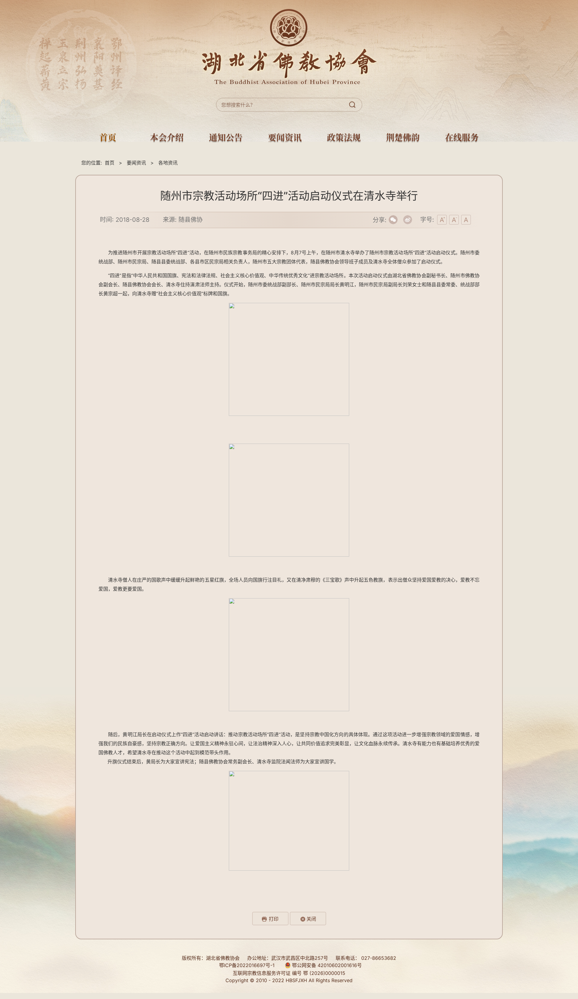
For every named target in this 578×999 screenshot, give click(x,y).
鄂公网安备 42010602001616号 (326, 965)
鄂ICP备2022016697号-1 (247, 965)
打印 (273, 919)
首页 (107, 138)
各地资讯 (168, 163)
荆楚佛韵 (403, 138)
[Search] (354, 105)
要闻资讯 (285, 138)
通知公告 (226, 138)
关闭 (311, 919)
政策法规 (344, 138)
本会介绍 (167, 138)
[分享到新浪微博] (407, 220)
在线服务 (462, 138)
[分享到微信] (393, 220)
